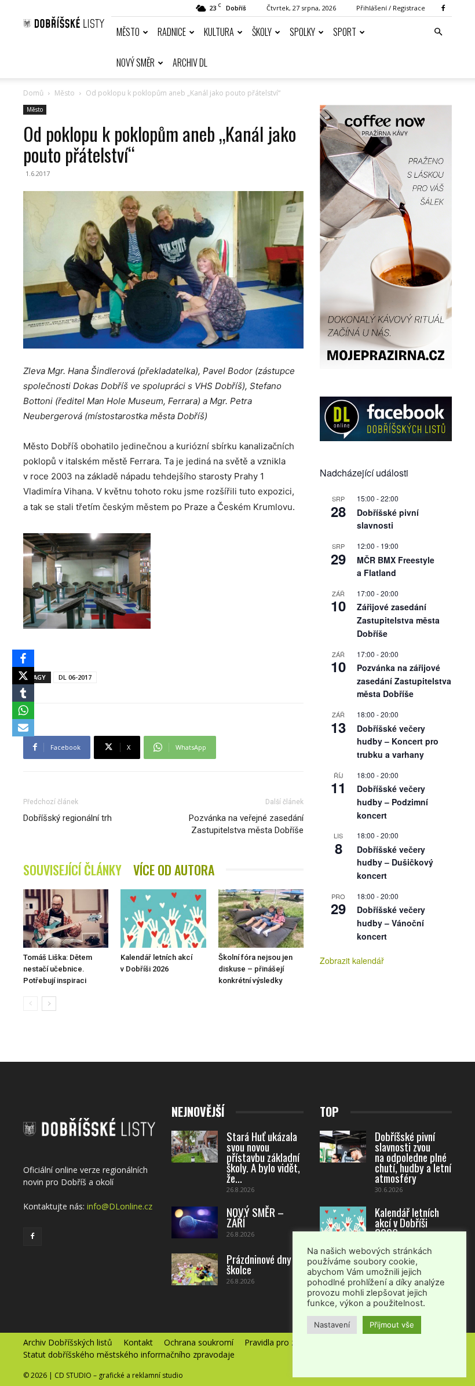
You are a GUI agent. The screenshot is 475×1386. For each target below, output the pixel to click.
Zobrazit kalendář (352, 960)
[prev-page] (30, 1003)
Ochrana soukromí (198, 1342)
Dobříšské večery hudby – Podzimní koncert (392, 801)
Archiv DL (190, 62)
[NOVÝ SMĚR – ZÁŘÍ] (194, 1222)
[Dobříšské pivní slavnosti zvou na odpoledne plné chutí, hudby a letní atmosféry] (343, 1147)
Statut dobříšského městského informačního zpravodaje (129, 1355)
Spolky (302, 32)
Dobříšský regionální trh (67, 818)
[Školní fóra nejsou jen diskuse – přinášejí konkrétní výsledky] (261, 918)
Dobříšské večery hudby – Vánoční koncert (391, 922)
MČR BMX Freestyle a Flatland (395, 566)
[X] (23, 675)
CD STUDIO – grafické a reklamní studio (118, 1375)
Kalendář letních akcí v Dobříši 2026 (407, 1222)
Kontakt (138, 1342)
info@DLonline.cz (119, 1206)
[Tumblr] (23, 693)
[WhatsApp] (23, 710)
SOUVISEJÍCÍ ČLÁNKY (72, 869)
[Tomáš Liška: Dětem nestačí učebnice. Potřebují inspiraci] (65, 918)
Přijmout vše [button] (392, 1324)
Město (128, 32)
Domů (33, 93)
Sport (344, 32)
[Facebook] (443, 8)
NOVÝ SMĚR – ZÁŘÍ (255, 1217)
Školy (262, 32)
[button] (438, 32)
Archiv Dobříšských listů (67, 1342)
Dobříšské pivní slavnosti (388, 519)
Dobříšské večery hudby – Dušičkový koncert (395, 862)
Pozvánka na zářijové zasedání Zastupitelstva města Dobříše (404, 680)
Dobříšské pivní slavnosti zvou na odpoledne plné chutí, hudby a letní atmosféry (413, 1157)
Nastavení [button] (332, 1324)
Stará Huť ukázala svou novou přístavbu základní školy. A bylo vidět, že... (263, 1157)
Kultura (219, 32)
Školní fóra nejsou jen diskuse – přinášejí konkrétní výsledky (255, 969)
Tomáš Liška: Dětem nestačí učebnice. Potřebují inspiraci (57, 969)
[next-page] (49, 1003)
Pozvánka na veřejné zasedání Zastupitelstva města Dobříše (246, 824)
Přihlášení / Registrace (390, 7)
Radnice (172, 32)
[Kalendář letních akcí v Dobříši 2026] (163, 918)
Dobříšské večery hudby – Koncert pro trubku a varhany (398, 741)
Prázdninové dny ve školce (264, 1264)
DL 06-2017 (75, 677)
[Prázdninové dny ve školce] (194, 1269)
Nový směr (135, 62)
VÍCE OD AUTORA (173, 869)
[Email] (23, 727)
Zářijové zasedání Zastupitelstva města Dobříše (398, 620)
